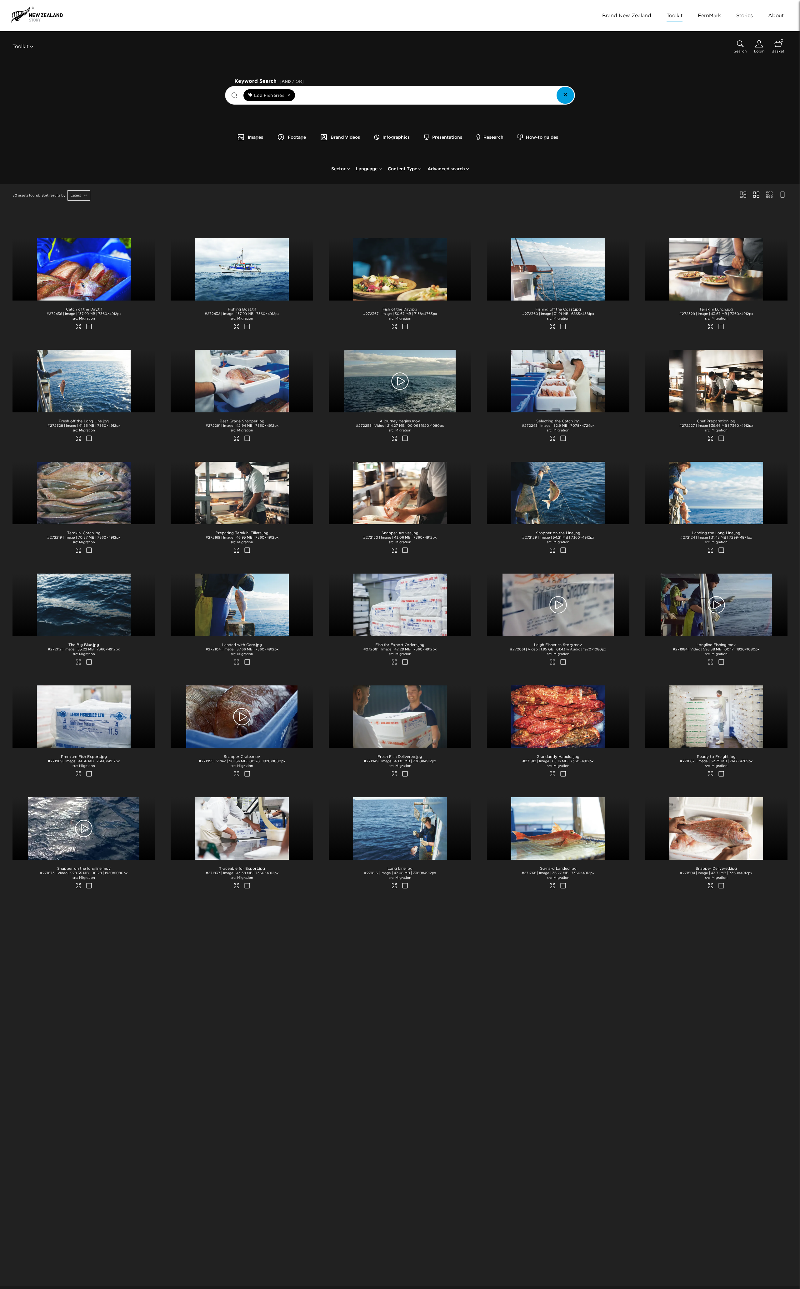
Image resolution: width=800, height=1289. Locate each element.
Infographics (396, 137)
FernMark (709, 15)
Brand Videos (345, 137)
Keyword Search (269, 80)
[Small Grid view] (769, 195)
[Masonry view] (743, 195)
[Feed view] (783, 195)
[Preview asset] (83, 269)
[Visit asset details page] (78, 327)
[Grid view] (756, 195)
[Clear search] (565, 95)
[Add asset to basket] (89, 327)
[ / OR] (292, 81)
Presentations (447, 137)
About (776, 15)
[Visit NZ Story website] (37, 14)
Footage (297, 137)
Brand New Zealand (626, 15)
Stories (744, 15)
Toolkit (674, 15)
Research (493, 137)
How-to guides (542, 137)
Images (255, 137)
